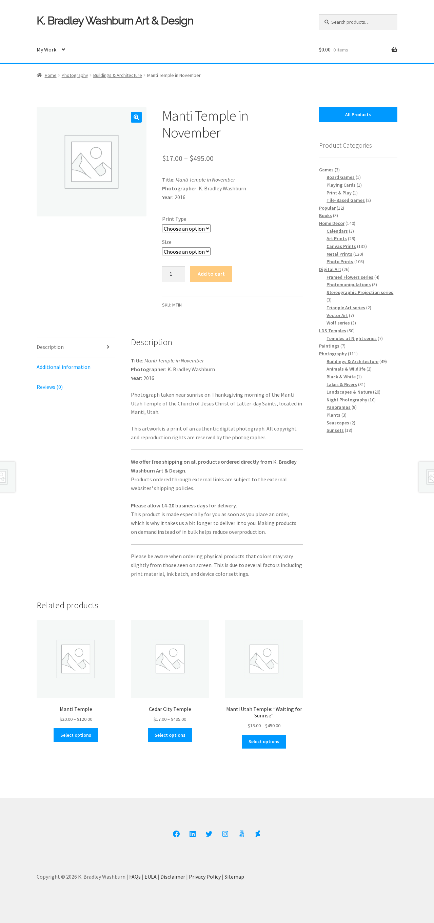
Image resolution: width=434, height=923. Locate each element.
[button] (136, 117)
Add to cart (211, 273)
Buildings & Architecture (117, 75)
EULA (150, 876)
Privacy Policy (205, 876)
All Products (358, 114)
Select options (75, 735)
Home (51, 75)
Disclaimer (172, 876)
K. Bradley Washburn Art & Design (115, 20)
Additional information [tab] (64, 366)
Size (167, 241)
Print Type (174, 218)
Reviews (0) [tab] (50, 386)
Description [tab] (50, 346)
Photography (75, 75)
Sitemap (234, 876)
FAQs (135, 876)
